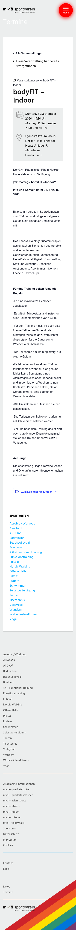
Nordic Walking (20, 566)
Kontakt (8, 863)
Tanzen (14, 595)
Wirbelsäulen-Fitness (23, 614)
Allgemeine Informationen (19, 784)
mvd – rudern (11, 812)
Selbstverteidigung (22, 590)
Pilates (14, 576)
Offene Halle (18, 571)
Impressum (9, 840)
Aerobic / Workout (22, 523)
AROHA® (15, 533)
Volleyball (16, 605)
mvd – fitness (11, 806)
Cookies (8, 845)
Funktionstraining (22, 557)
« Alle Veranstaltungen (28, 53)
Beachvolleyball (20, 542)
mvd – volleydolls (14, 823)
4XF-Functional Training (26, 552)
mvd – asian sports (14, 801)
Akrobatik (16, 528)
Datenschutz (11, 834)
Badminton (17, 538)
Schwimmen (18, 585)
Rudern (14, 581)
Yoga (13, 619)
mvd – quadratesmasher (18, 795)
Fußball (14, 562)
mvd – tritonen (12, 817)
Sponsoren (9, 828)
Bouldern (16, 547)
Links (6, 869)
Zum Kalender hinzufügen (36, 491)
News (6, 887)
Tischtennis (17, 600)
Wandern (16, 609)
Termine (8, 892)
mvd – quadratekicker (16, 789)
